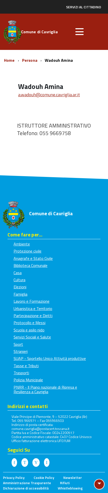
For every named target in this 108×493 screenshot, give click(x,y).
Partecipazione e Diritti (33, 316)
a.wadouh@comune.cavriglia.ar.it (49, 94)
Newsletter (72, 477)
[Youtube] (36, 462)
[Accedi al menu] (79, 32)
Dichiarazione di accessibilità (26, 488)
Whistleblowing (70, 488)
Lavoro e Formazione (31, 301)
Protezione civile (27, 251)
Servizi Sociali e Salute (32, 337)
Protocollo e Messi (29, 323)
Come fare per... (25, 234)
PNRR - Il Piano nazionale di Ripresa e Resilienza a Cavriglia (45, 389)
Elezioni (20, 287)
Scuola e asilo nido (29, 330)
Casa (18, 273)
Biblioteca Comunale (30, 265)
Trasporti (21, 373)
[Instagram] (46, 462)
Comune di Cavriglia (39, 32)
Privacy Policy (14, 477)
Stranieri (21, 351)
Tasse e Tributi (26, 366)
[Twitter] (24, 462)
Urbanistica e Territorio (33, 308)
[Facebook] (14, 462)
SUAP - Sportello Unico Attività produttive (50, 358)
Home (10, 60)
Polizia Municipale (28, 380)
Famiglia (20, 294)
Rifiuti (65, 482)
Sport (18, 344)
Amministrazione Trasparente (27, 482)
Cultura (19, 280)
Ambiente (22, 244)
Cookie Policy (44, 477)
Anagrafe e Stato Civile (33, 258)
